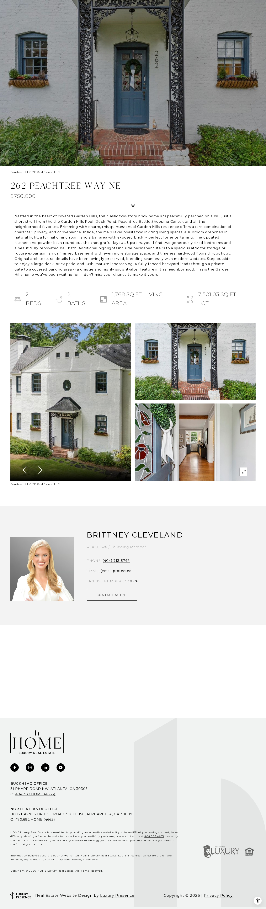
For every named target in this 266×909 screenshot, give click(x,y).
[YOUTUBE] (61, 767)
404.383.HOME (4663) (35, 794)
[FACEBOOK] (14, 767)
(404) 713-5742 (116, 561)
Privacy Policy (218, 895)
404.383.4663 (154, 836)
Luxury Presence (117, 895)
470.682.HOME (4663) (35, 820)
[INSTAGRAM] (30, 767)
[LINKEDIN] (45, 767)
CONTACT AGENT (111, 595)
